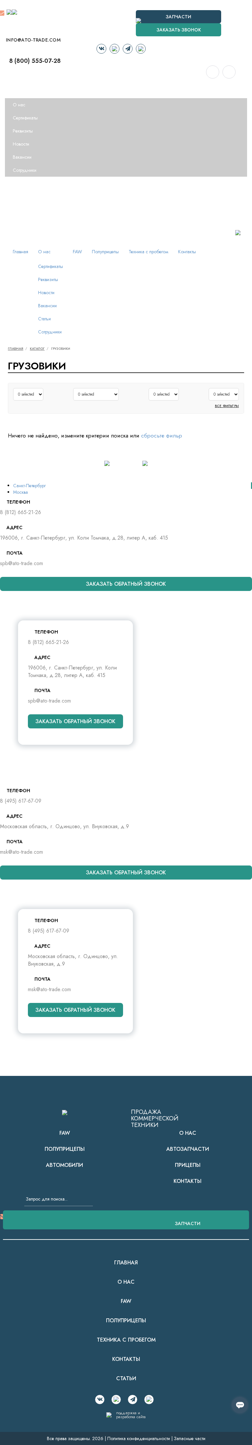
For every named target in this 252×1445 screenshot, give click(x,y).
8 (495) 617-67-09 (20, 801)
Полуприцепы (23, 196)
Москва (20, 492)
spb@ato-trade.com (21, 563)
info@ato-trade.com (33, 40)
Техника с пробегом (30, 209)
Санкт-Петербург (29, 485)
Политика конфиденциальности (138, 1438)
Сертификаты (25, 118)
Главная (17, 78)
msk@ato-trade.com (21, 852)
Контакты (19, 222)
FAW (14, 183)
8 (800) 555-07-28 (35, 61)
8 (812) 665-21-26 (20, 512)
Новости (21, 144)
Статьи (44, 318)
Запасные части (189, 1438)
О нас (16, 91)
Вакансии (22, 157)
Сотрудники (24, 170)
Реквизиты (23, 131)
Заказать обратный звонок (126, 584)
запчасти (187, 1223)
